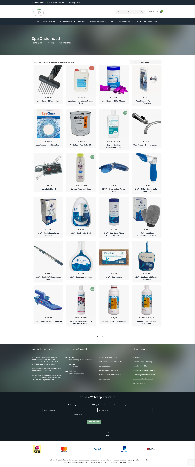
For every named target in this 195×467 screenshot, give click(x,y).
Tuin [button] (137, 21)
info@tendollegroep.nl (77, 373)
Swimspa (52, 43)
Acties (36, 21)
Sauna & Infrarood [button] (97, 21)
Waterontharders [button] (151, 21)
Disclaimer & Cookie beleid (143, 379)
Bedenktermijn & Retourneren (144, 370)
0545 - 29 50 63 (74, 366)
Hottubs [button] (81, 21)
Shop (42, 43)
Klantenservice (142, 349)
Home (34, 43)
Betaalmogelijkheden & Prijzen (144, 375)
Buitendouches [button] (124, 21)
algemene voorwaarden (87, 460)
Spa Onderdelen (66, 21)
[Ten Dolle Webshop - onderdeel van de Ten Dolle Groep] (39, 12)
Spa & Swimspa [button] (48, 21)
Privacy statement (140, 383)
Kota (111, 21)
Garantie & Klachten (140, 366)
